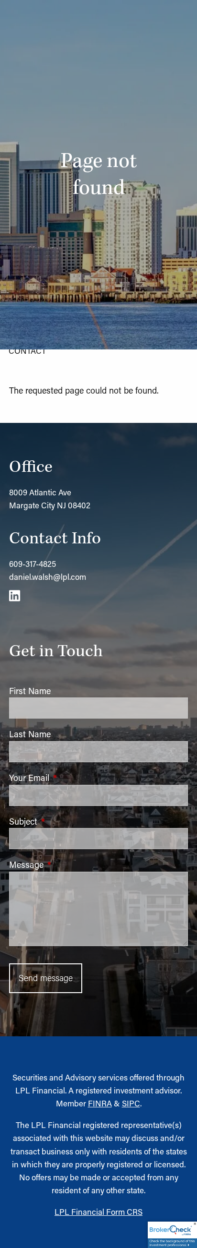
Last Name (30, 734)
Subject (63, 821)
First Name (30, 690)
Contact (27, 350)
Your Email (69, 777)
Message (66, 864)
